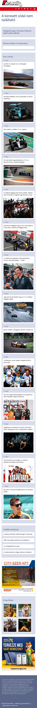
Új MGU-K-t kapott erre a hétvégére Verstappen (15, 65)
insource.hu (14, 705)
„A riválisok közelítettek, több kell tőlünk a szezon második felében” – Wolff (17, 259)
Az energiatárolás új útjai (11, 546)
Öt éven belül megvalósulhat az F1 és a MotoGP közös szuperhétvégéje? (16, 161)
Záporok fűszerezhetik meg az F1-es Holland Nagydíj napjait (18, 298)
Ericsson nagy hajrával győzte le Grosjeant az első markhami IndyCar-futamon (18, 396)
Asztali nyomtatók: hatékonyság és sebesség (18, 534)
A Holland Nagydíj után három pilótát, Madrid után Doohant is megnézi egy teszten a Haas (18, 194)
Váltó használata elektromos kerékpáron (16, 540)
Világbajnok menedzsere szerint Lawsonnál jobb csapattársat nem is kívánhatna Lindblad (18, 428)
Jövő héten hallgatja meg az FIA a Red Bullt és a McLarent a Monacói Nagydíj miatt (18, 227)
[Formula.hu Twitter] (18, 8)
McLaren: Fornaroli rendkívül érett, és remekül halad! (18, 491)
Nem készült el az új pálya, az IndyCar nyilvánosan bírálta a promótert (16, 461)
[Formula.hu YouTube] (27, 8)
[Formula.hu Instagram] (24, 8)
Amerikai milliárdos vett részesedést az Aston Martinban (18, 98)
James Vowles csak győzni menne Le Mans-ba (18, 330)
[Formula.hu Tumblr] (21, 8)
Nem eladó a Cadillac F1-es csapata (15, 129)
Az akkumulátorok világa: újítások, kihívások (17, 552)
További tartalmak (11, 529)
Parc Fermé (8, 56)
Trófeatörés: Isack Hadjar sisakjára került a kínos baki (17, 361)
